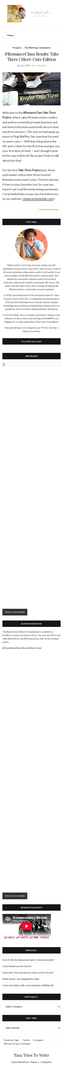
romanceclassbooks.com (37, 198)
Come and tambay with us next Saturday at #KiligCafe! (28, 985)
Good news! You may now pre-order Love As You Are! (28, 972)
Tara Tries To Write (31, 1055)
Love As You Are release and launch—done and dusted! (28, 960)
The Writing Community (37, 47)
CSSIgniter (46, 1062)
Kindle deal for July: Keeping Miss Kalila (20, 979)
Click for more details (15, 612)
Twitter (26, 1040)
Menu (10, 35)
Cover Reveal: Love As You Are (16, 966)
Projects (17, 47)
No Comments (39, 65)
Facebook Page (11, 1040)
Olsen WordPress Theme (24, 1062)
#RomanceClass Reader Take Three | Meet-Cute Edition (31, 56)
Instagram (38, 1040)
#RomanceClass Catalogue (17, 1043)
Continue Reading (48, 209)
